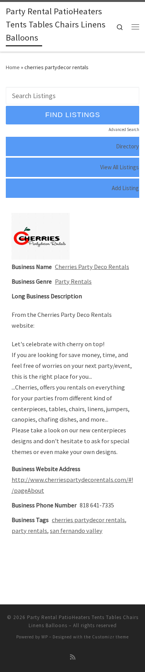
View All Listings (119, 167)
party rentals (29, 530)
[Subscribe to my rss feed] (72, 657)
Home (13, 67)
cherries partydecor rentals (88, 520)
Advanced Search (124, 129)
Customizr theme (110, 637)
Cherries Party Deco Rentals (92, 267)
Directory (127, 146)
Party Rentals (73, 281)
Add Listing (125, 188)
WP (44, 637)
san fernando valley (76, 530)
